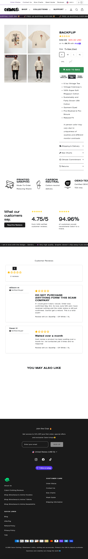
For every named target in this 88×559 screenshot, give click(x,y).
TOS (6, 535)
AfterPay (7, 521)
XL (80, 55)
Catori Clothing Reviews (14, 490)
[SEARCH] (76, 9)
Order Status (15, 2)
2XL (62, 61)
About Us (8, 486)
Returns (65, 166)
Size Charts (38, 2)
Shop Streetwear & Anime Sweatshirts (19, 504)
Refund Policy (9, 526)
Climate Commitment (71, 159)
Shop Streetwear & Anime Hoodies (18, 495)
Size (68, 49)
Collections (40, 9)
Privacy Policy (9, 530)
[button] (64, 36)
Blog (6, 516)
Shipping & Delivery (70, 146)
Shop (25, 9)
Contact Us (27, 2)
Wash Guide (50, 2)
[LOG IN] (71, 9)
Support (59, 9)
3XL (70, 61)
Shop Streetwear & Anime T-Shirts (18, 499)
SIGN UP (56, 444)
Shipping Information (54, 502)
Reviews (60, 2)
